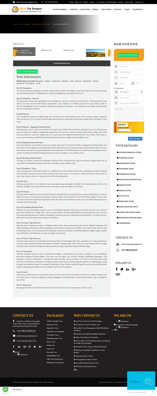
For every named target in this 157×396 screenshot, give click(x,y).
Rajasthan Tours (52, 328)
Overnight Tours (53, 335)
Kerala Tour (51, 345)
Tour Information (61, 63)
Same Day (73, 9)
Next (109, 53)
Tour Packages (25, 24)
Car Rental (100, 2)
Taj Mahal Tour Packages (55, 331)
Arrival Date (118, 88)
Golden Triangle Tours (55, 321)
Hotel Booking (111, 2)
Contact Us (139, 2)
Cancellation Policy (121, 382)
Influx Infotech (48, 382)
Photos (86, 2)
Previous (14, 53)
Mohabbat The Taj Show (55, 363)
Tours (126, 9)
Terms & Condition (105, 382)
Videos (92, 2)
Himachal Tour (52, 352)
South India (106, 9)
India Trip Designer (25, 382)
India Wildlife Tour (53, 356)
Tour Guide (128, 2)
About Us (78, 2)
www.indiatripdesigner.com (26, 341)
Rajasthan (84, 9)
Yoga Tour (50, 349)
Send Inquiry (135, 139)
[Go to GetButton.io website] (5, 393)
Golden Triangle (60, 9)
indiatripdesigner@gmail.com (27, 2)
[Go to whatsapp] (5, 389)
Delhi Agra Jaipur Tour (55, 338)
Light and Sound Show (55, 359)
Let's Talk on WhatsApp (28, 72)
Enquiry (120, 2)
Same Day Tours (52, 325)
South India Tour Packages (41, 24)
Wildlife (117, 9)
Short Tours (51, 342)
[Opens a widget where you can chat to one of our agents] (141, 382)
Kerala (95, 9)
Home (71, 2)
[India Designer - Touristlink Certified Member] (126, 324)
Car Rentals (137, 9)
